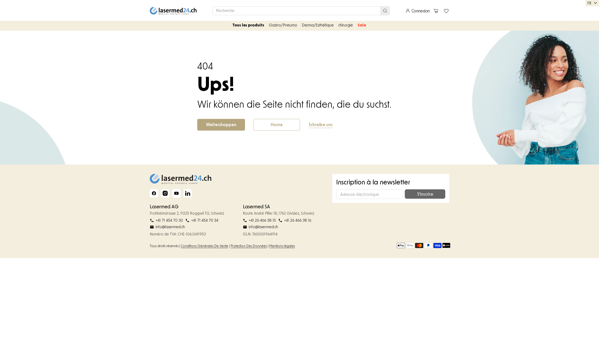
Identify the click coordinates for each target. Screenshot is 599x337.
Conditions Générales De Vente (204, 246)
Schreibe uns (320, 124)
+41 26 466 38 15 (262, 220)
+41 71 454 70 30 (169, 220)
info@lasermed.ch (170, 227)
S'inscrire (425, 194)
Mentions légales (282, 246)
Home (277, 124)
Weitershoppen (221, 124)
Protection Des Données (249, 246)
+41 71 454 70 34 (204, 220)
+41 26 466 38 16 (297, 220)
